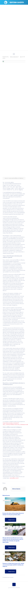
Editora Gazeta (13, 56)
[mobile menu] (26, 2)
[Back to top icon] (14, 584)
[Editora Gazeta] (14, 2)
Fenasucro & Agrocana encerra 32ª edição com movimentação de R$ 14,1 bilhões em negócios (13, 565)
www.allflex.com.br (14, 478)
